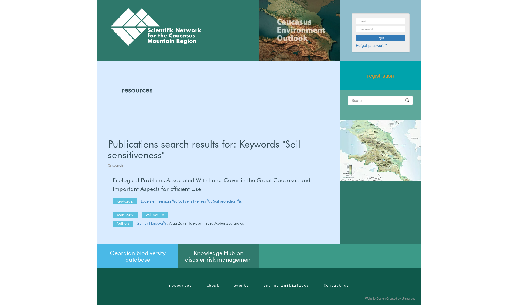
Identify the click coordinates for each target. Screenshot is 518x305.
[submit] (407, 100)
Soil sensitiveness (192, 201)
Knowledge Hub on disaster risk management (218, 256)
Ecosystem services (156, 201)
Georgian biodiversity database (138, 256)
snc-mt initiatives (286, 285)
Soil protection (225, 201)
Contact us (336, 285)
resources (137, 89)
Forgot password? (371, 45)
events (241, 285)
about (212, 285)
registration (380, 75)
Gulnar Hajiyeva (150, 223)
